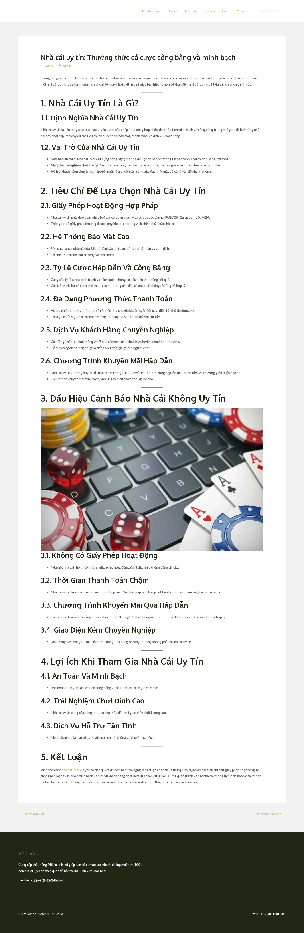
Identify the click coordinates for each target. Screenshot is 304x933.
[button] (268, 11)
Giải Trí (48, 66)
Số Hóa (210, 11)
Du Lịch (172, 11)
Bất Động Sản (151, 11)
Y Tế (240, 11)
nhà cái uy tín (71, 770)
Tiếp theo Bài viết (270, 814)
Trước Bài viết (31, 814)
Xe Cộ (226, 11)
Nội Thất (191, 11)
